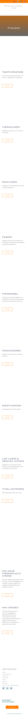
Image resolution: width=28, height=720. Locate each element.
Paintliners (4, 683)
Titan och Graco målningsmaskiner (10, 685)
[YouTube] (11, 688)
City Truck (4, 681)
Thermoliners (5, 676)
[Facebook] (3, 688)
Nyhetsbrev (12, 707)
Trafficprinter (5, 677)
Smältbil (4, 672)
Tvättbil (4, 679)
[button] (26, 12)
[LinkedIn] (7, 688)
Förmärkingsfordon (6, 674)
